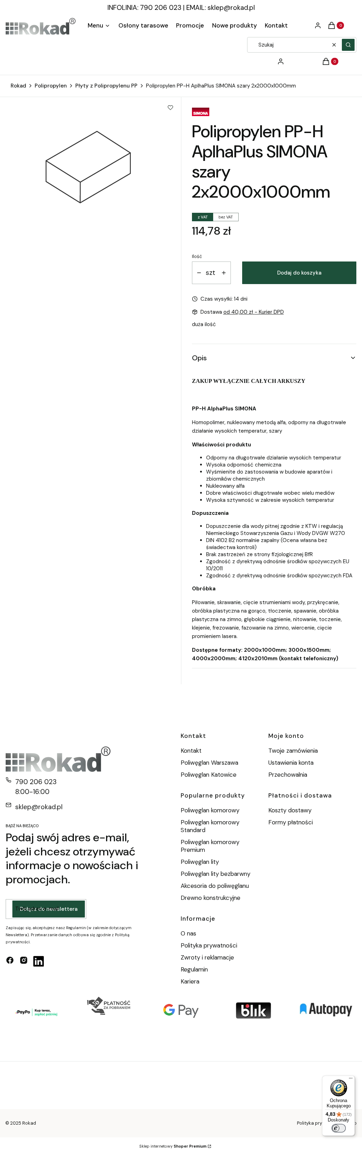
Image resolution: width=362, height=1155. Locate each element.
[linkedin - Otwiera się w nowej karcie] (38, 961)
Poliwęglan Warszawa (209, 762)
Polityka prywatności (209, 945)
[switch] (339, 1128)
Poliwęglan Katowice (209, 774)
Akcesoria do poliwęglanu (215, 886)
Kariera (190, 981)
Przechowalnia (287, 774)
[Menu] (350, 1080)
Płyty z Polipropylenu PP (106, 85)
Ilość (197, 256)
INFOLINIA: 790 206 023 (144, 7)
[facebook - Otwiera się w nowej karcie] (10, 961)
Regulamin (194, 969)
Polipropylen (51, 85)
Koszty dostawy (289, 810)
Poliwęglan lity (200, 862)
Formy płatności (290, 822)
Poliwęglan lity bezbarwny (215, 874)
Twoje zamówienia (293, 750)
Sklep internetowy (172, 1146)
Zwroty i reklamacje (207, 957)
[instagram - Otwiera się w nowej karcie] (23, 961)
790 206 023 (36, 781)
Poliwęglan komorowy (210, 810)
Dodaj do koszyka (299, 272)
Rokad (18, 85)
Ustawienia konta (291, 762)
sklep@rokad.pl (231, 7)
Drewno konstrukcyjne (210, 898)
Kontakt (191, 750)
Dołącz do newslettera (48, 909)
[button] (348, 45)
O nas (188, 933)
